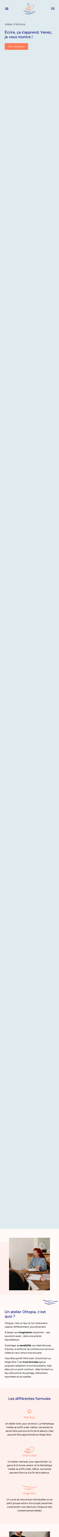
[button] (6, 8)
